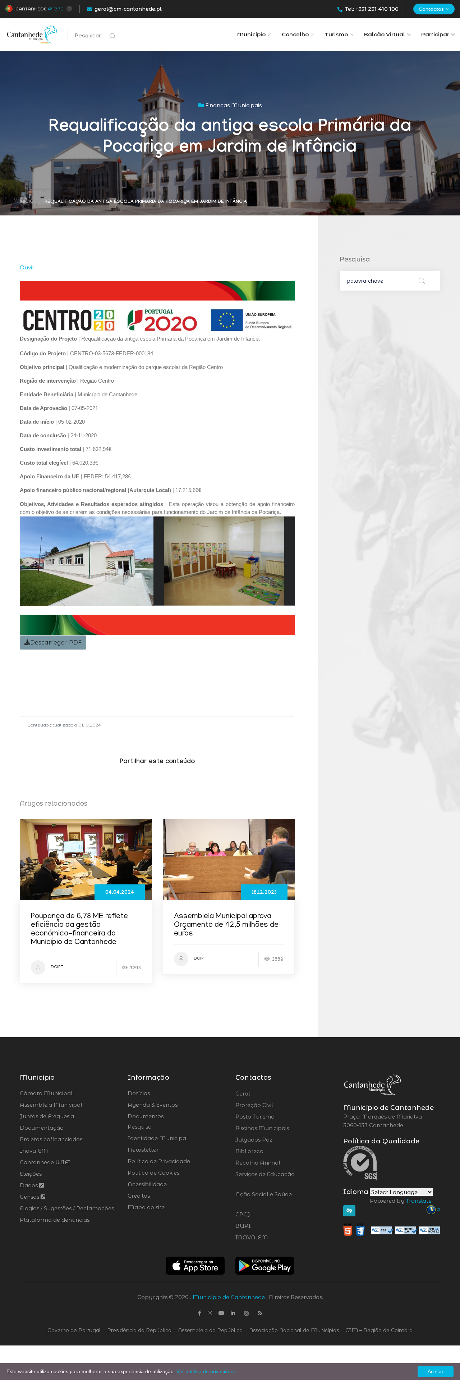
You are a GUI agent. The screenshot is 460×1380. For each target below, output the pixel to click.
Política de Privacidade (159, 1161)
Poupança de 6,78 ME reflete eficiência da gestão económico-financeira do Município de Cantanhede (79, 930)
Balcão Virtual (384, 34)
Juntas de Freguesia (47, 1116)
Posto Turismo (274, 1116)
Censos (30, 1196)
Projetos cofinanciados (51, 1139)
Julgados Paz (274, 1139)
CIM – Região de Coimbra (379, 1330)
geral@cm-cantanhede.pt (128, 9)
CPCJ (262, 1214)
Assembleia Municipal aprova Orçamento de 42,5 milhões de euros (226, 925)
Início (27, 202)
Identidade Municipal (158, 1138)
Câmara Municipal (46, 1093)
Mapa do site (146, 1207)
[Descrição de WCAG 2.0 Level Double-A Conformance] (391, 1229)
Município (251, 34)
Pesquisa (140, 1126)
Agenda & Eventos (153, 1104)
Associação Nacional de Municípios (294, 1330)
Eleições (31, 1173)
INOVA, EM (271, 1237)
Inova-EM (34, 1150)
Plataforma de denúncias (54, 1219)
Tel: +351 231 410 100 (372, 9)
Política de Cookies (153, 1172)
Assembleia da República (210, 1330)
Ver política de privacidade (206, 1371)
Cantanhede (31, 9)
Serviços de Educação (265, 1179)
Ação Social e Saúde (263, 1199)
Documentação (42, 1127)
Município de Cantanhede (229, 1297)
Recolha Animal (276, 1162)
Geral (262, 1093)
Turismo (336, 34)
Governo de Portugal (74, 1330)
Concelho (295, 34)
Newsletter (143, 1149)
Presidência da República (139, 1330)
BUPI (262, 1226)
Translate (419, 1200)
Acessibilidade (147, 1184)
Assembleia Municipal (51, 1104)
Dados (29, 1185)
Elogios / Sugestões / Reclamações (67, 1208)
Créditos (139, 1195)
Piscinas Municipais (282, 1128)
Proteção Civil (274, 1105)
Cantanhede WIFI (45, 1162)
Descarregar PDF (56, 642)
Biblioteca (269, 1151)
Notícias (139, 1093)
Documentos (146, 1116)
